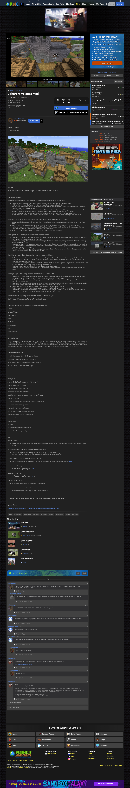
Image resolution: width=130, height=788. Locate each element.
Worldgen (75, 514)
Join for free (107, 63)
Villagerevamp (59, 514)
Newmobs (36, 514)
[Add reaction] (18, 591)
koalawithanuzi (117, 149)
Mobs (10, 514)
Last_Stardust (12, 615)
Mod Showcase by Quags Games (23, 664)
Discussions (95, 127)
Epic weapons (108, 239)
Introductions (99, 149)
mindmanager (12, 583)
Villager (51, 514)
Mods (11, 90)
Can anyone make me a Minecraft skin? (104, 140)
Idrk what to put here (98, 133)
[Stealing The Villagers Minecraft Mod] (14, 543)
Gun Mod (106, 260)
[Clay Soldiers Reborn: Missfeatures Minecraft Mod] (97, 232)
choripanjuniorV (110, 254)
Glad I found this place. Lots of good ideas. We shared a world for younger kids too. (107, 147)
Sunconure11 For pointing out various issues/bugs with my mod (39, 508)
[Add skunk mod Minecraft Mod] (14, 552)
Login (112, 67)
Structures (44, 514)
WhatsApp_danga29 (115, 127)
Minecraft (9, 767)
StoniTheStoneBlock (15, 593)
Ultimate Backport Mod (27, 531)
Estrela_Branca (12, 637)
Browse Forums (107, 152)
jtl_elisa (25, 526)
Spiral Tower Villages (27, 558)
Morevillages (17, 514)
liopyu (24, 562)
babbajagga (11, 658)
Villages (68, 514)
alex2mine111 (26, 553)
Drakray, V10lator (13, 508)
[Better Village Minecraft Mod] (14, 525)
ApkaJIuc (108, 263)
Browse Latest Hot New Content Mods (107, 278)
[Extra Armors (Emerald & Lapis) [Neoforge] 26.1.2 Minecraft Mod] (97, 253)
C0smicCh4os (116, 135)
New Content (18, 90)
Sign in (84, 573)
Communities (95, 142)
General (101, 127)
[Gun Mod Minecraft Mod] (97, 262)
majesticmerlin (19, 119)
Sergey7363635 (110, 244)
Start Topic (119, 107)
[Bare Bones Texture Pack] (107, 195)
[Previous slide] (9, 57)
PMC (93, 113)
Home (9, 1)
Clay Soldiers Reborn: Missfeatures (110, 229)
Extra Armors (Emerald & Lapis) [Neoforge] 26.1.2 (113, 250)
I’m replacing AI (97, 118)
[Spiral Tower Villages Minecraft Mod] (14, 561)
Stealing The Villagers (27, 540)
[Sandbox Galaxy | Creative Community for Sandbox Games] (65, 784)
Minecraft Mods (17, 1)
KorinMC (108, 272)
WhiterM (108, 234)
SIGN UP (120, 4)
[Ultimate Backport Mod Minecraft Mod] (14, 534)
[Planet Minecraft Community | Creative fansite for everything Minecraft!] (20, 754)
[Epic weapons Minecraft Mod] (97, 242)
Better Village (24, 522)
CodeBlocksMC (26, 535)
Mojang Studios (23, 767)
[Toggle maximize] (87, 35)
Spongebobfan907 (13, 626)
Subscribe (34, 121)
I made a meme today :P (99, 111)
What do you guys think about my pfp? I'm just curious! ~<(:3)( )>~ (107, 125)
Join (78, 573)
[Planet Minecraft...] (21, 4)
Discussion (98, 113)
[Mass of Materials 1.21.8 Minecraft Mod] (97, 271)
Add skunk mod (25, 549)
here (70, 461)
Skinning (102, 142)
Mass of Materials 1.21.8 (111, 269)
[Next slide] (86, 57)
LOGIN (112, 4)
